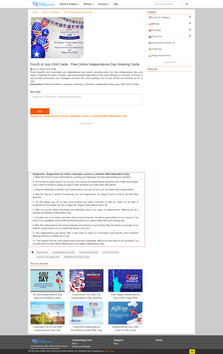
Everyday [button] (103, 3)
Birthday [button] (88, 3)
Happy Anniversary (161, 55)
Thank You (156, 36)
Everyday (156, 30)
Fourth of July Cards (110, 252)
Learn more (109, 350)
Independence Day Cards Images (76, 257)
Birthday (155, 23)
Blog (116, 3)
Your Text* (35, 91)
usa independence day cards (63, 252)
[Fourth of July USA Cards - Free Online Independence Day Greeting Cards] (57, 37)
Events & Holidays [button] (69, 3)
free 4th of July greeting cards (48, 257)
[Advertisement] (115, 38)
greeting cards (42, 252)
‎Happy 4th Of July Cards (88, 252)
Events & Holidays (160, 17)
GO (186, 3)
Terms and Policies (81, 346)
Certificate (156, 48)
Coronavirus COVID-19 (162, 42)
